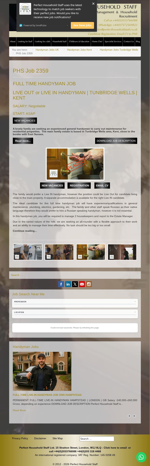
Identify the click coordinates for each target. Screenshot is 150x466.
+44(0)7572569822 (125, 25)
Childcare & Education (79, 42)
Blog (138, 42)
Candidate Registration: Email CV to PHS (112, 34)
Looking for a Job (42, 42)
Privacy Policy (20, 438)
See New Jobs (82, 25)
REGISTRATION (79, 185)
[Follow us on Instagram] (89, 284)
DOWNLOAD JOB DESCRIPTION (116, 140)
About (12, 42)
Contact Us (129, 42)
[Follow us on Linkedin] (68, 284)
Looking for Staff (25, 42)
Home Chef (97, 42)
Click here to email (115, 447)
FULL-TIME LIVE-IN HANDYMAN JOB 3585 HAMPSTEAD (47, 394)
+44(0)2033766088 (125, 20)
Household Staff (59, 42)
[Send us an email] (82, 284)
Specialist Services (113, 42)
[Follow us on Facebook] (61, 284)
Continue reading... (25, 230)
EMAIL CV (102, 185)
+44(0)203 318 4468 (89, 451)
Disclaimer (40, 438)
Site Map (57, 438)
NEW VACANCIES (24, 120)
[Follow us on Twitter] (75, 284)
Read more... (23, 140)
